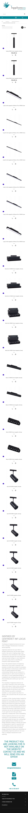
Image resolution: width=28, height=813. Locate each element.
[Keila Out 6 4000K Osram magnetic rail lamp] (14, 312)
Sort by (3, 25)
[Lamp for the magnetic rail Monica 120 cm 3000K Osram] (14, 149)
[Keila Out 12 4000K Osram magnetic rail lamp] (14, 258)
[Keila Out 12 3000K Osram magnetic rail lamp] (14, 285)
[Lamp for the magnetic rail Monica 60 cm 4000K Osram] (14, 176)
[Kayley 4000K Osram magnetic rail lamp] (14, 40)
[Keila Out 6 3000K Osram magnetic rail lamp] (14, 340)
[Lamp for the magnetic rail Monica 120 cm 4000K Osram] (14, 122)
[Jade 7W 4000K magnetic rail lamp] (14, 585)
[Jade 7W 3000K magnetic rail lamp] (14, 612)
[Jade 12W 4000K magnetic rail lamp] (14, 530)
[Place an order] (23, 17)
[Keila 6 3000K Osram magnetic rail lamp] (14, 449)
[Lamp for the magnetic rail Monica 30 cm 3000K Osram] (14, 95)
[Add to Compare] (15, 55)
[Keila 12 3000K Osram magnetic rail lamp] (14, 394)
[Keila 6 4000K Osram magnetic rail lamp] (14, 421)
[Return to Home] (2, 21)
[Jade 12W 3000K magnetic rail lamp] (14, 557)
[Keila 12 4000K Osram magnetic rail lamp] (14, 367)
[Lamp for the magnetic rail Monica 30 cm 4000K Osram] (14, 231)
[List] (25, 27)
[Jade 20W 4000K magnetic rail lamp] (14, 476)
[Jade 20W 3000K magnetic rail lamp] (14, 503)
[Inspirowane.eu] (14, 6)
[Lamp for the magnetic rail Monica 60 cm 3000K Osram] (14, 204)
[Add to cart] (12, 55)
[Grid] (22, 27)
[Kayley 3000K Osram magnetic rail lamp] (14, 68)
